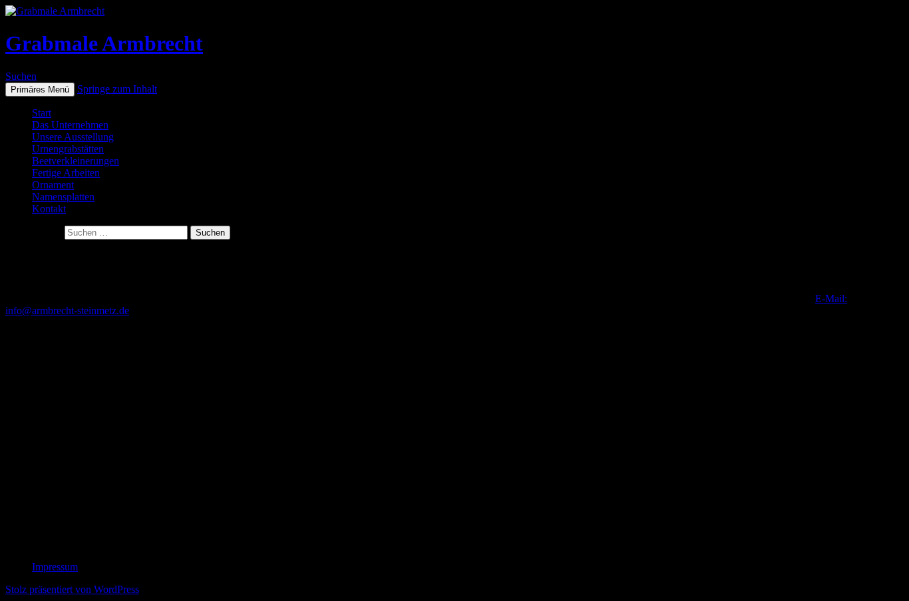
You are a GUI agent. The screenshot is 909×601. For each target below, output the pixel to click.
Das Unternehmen (70, 124)
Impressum (55, 566)
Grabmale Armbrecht (104, 43)
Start (41, 112)
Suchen (21, 76)
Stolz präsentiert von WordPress (72, 589)
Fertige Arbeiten (66, 172)
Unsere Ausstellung (73, 136)
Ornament (53, 184)
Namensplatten (63, 196)
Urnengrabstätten (68, 148)
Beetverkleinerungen (75, 160)
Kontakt (49, 208)
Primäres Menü (40, 90)
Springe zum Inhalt (117, 89)
